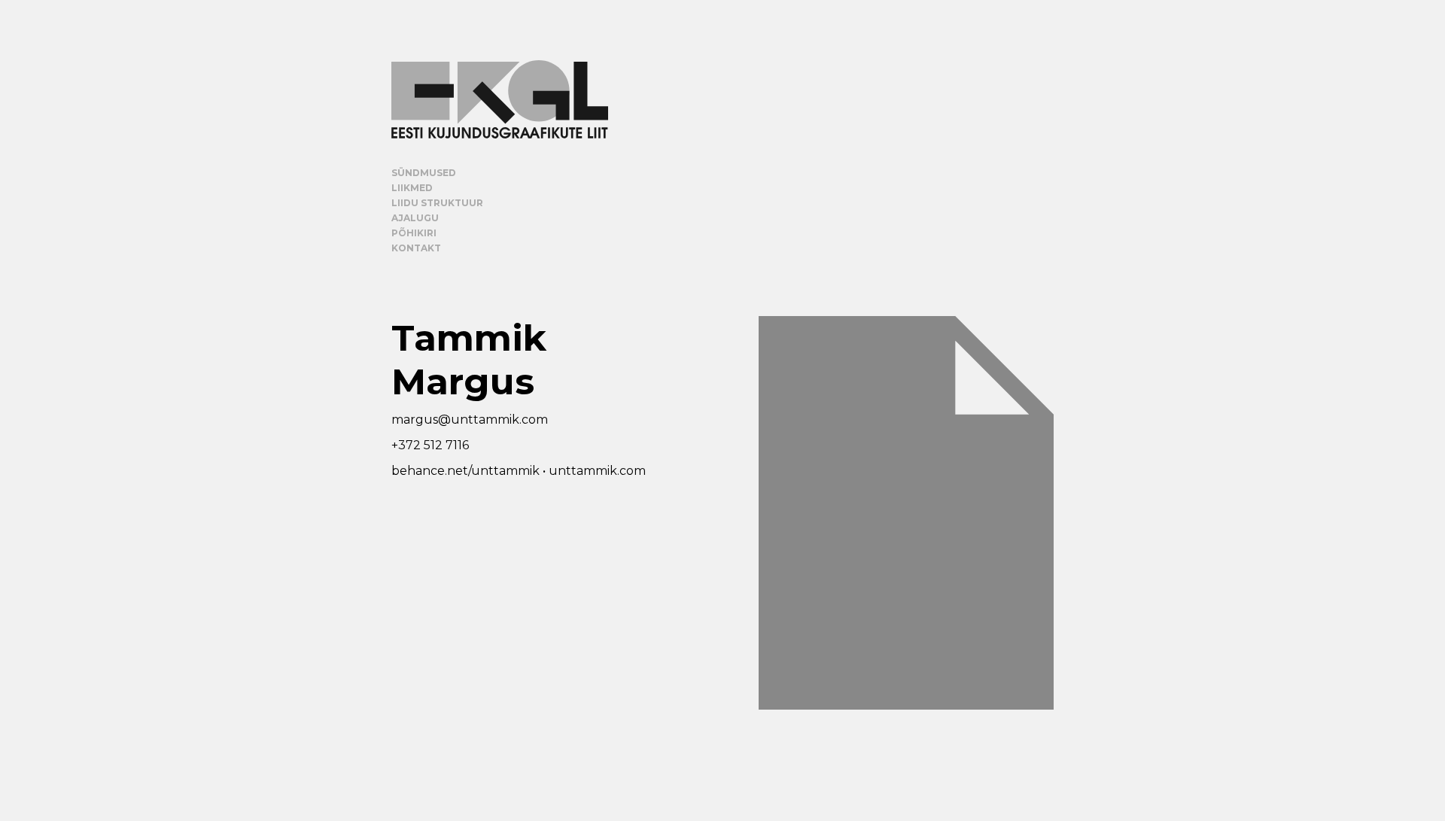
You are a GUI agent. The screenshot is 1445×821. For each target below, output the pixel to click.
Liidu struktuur (437, 202)
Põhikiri (414, 233)
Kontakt (416, 248)
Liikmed (412, 187)
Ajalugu (415, 217)
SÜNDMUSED (423, 172)
